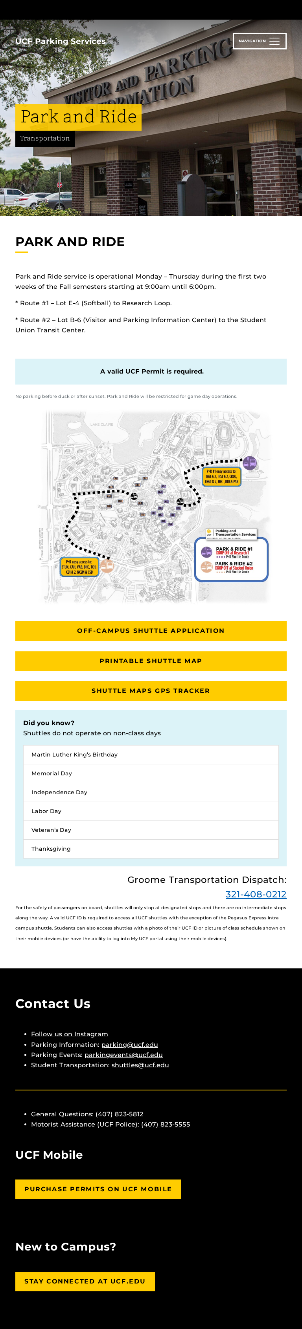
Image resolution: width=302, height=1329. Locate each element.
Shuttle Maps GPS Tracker (151, 691)
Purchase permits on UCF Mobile (98, 1189)
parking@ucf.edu (129, 1044)
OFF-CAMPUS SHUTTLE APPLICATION (151, 630)
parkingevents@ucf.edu (124, 1055)
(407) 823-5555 (165, 1124)
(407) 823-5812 (120, 1114)
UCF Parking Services (60, 41)
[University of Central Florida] (67, 10)
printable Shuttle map (151, 661)
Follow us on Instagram (69, 1034)
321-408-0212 (256, 894)
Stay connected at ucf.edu (85, 1281)
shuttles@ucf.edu (140, 1065)
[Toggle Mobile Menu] (285, 9)
